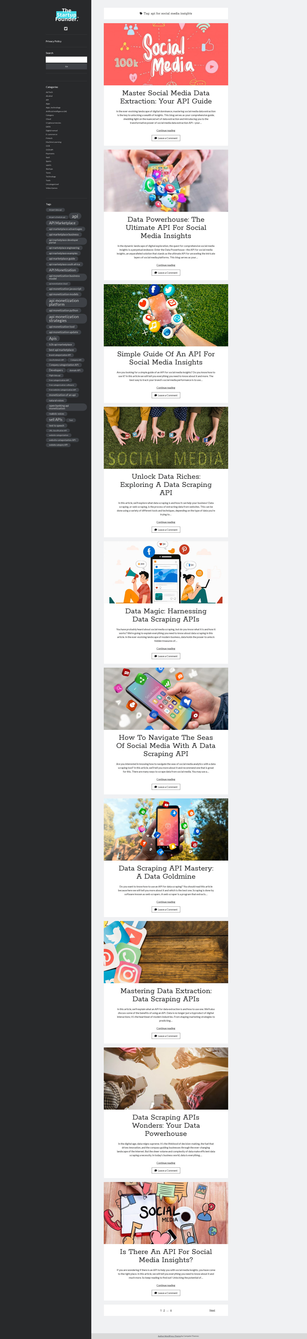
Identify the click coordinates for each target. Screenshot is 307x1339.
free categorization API (59, 380)
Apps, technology (53, 107)
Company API (76, 360)
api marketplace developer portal (63, 241)
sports (48, 165)
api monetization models (63, 294)
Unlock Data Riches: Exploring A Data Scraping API (166, 438)
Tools (48, 180)
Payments (50, 153)
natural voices (56, 400)
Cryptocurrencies (53, 123)
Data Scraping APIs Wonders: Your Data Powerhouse (166, 1078)
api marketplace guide (62, 258)
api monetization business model (64, 277)
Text (71, 420)
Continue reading (166, 130)
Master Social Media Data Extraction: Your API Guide (166, 54)
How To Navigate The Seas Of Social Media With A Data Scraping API (166, 699)
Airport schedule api (57, 217)
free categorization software (61, 385)
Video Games (52, 188)
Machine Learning (53, 142)
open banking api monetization (59, 407)
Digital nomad (52, 130)
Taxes (48, 173)
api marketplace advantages (65, 228)
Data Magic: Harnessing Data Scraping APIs (166, 572)
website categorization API (62, 440)
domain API (75, 370)
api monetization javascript (65, 288)
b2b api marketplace (60, 344)
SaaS (48, 157)
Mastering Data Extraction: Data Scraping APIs (166, 952)
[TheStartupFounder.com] (66, 20)
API (47, 100)
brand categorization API (60, 355)
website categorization (58, 435)
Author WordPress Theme (169, 1336)
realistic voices (56, 413)
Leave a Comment (167, 138)
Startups (49, 169)
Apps (48, 103)
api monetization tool (62, 326)
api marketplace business (64, 234)
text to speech (56, 425)
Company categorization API (64, 364)
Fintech (49, 138)
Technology (51, 176)
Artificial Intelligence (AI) (56, 111)
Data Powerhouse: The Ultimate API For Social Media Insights (166, 181)
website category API (58, 445)
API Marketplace (62, 223)
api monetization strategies (64, 318)
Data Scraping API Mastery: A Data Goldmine (166, 829)
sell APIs (55, 419)
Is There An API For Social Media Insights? (166, 1213)
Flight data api (54, 375)
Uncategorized (52, 184)
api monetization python (63, 310)
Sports (48, 161)
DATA (48, 126)
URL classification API (58, 430)
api (75, 216)
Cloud (48, 119)
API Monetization (62, 270)
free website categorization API (62, 390)
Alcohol (49, 96)
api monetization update (63, 332)
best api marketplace (61, 349)
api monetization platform (64, 302)
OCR (48, 146)
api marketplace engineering (64, 247)
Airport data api (55, 210)
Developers (56, 370)
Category (50, 115)
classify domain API (56, 360)
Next (212, 1310)
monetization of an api (62, 395)
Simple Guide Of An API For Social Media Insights (166, 315)
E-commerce (51, 134)
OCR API (49, 149)
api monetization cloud (58, 284)
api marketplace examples (63, 253)
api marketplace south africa (64, 264)
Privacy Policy (53, 41)
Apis (53, 338)
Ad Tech (49, 92)
